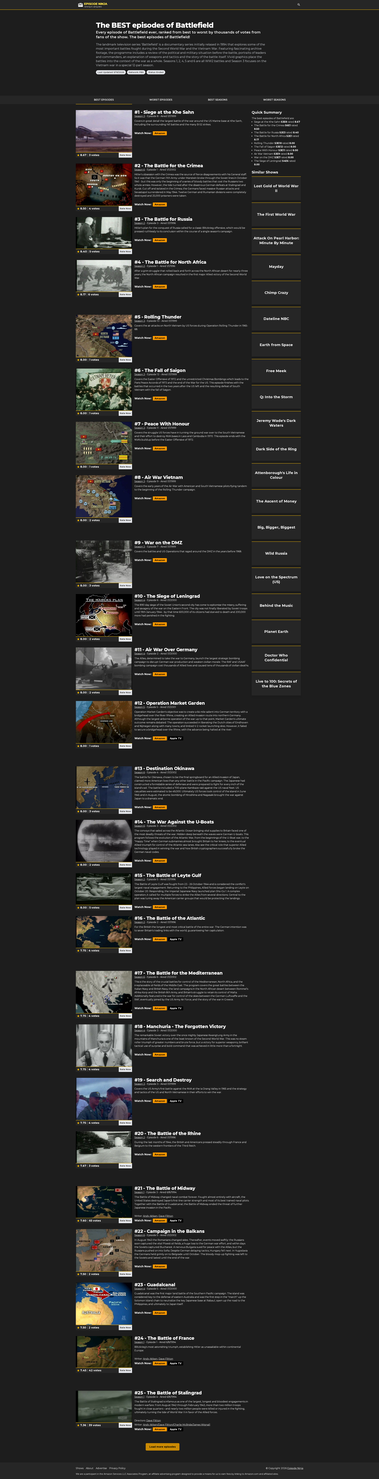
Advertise (101, 1468)
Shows (79, 1468)
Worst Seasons (274, 99)
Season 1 (139, 1192)
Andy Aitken (150, 1216)
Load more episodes (162, 1446)
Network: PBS (136, 72)
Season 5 (139, 707)
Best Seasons (217, 99)
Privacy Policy (117, 1468)
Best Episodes (104, 99)
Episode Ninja (295, 1468)
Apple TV (176, 738)
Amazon (160, 133)
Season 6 (139, 169)
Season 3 (139, 116)
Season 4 (139, 600)
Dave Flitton (166, 1216)
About (89, 1468)
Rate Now (125, 155)
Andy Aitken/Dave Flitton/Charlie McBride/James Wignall (176, 1424)
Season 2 (139, 223)
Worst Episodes (160, 99)
